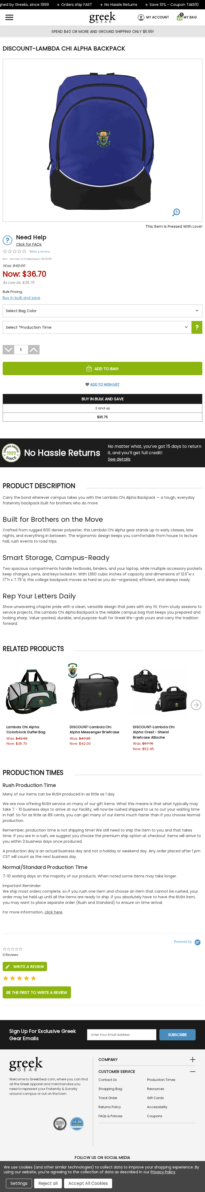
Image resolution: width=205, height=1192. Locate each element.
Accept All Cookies (88, 1183)
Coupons (154, 1116)
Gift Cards (155, 1098)
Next (196, 705)
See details (119, 459)
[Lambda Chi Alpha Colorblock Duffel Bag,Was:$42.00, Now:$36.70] (32, 691)
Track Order (107, 1098)
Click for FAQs (29, 244)
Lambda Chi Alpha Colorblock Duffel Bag (25, 729)
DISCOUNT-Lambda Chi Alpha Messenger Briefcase (94, 729)
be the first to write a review (36, 992)
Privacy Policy (163, 1172)
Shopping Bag (110, 1089)
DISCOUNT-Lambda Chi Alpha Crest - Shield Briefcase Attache (154, 732)
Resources (155, 1089)
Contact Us (107, 1079)
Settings (18, 1183)
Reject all (48, 1183)
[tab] (25, 966)
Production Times (161, 1079)
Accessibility (157, 1107)
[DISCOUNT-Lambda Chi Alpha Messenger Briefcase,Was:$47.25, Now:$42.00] (95, 691)
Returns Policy (109, 1107)
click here (53, 912)
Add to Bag (106, 368)
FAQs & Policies (110, 1116)
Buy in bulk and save (21, 297)
